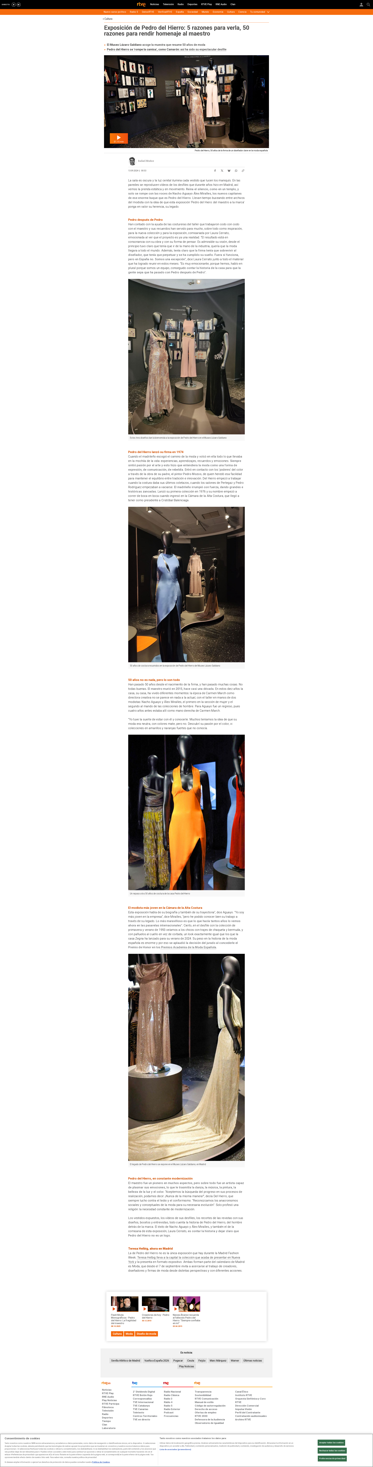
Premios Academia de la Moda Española (188, 947)
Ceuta (190, 1360)
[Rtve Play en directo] (13, 5)
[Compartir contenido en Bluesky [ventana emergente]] (229, 170)
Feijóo (201, 1360)
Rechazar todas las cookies (332, 1451)
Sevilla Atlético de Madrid (125, 1360)
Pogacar (178, 1360)
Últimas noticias (252, 1360)
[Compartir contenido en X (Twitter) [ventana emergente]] (222, 170)
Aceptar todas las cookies (331, 1443)
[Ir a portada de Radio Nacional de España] (177, 1383)
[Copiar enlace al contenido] (243, 170)
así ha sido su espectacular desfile (203, 49)
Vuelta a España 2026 (156, 1360)
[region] (186, 1450)
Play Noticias (186, 1366)
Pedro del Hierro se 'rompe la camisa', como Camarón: (143, 49)
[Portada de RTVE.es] (141, 4)
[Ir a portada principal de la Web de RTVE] (116, 1382)
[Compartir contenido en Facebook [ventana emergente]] (215, 170)
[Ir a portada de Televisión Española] (146, 1383)
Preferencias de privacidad (332, 1459)
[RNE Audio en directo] (18, 5)
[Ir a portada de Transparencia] (232, 1383)
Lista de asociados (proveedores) (175, 1449)
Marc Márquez (218, 1360)
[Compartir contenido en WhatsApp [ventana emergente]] (236, 170)
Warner (235, 1360)
